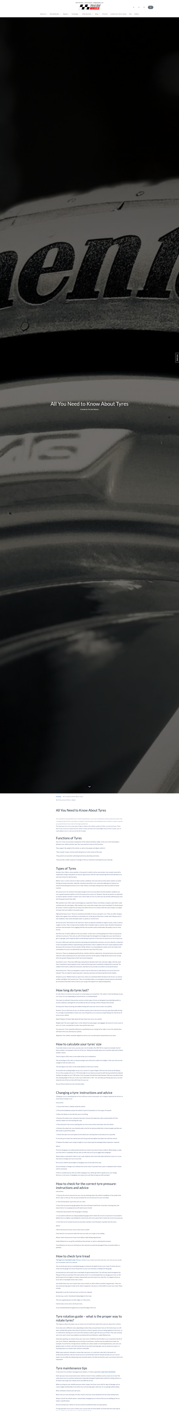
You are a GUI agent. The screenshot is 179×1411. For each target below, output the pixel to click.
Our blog (58, 796)
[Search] (133, 7)
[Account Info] (138, 7)
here (82, 1084)
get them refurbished (108, 1372)
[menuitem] (43, 14)
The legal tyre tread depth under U (71, 1260)
